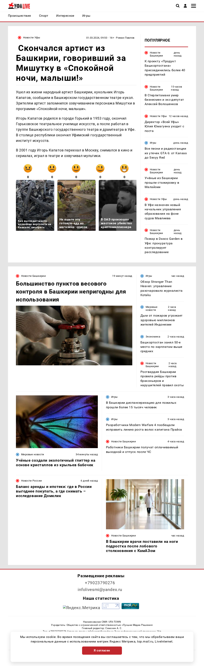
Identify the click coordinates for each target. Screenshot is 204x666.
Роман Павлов (125, 37)
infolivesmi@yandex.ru (100, 589)
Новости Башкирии (156, 54)
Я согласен (102, 650)
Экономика (153, 336)
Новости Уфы (31, 37)
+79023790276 (100, 582)
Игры (153, 142)
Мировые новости (152, 308)
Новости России (31, 480)
